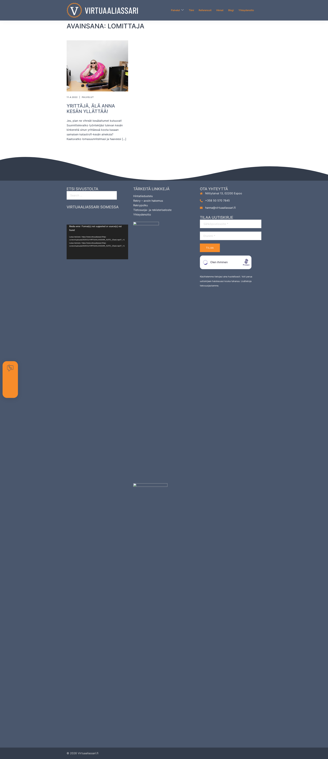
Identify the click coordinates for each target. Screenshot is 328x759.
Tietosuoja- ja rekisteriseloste (152, 210)
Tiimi (191, 10)
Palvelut (175, 10)
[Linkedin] (104, 216)
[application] (97, 242)
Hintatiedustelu (143, 196)
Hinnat (219, 10)
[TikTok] (117, 216)
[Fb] (77, 216)
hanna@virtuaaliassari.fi (220, 207)
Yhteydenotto (246, 10)
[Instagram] (90, 216)
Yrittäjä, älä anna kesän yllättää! (91, 108)
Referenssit (205, 10)
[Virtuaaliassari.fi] (102, 10)
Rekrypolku (140, 205)
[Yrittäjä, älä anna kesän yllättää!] (97, 65)
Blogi (231, 10)
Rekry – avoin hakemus (148, 200)
